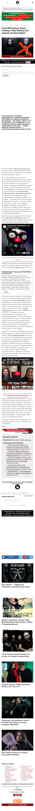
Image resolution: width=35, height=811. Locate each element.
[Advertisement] (17, 95)
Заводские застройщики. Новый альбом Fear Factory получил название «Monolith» (15, 722)
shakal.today (27, 440)
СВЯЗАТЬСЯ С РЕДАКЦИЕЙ (17, 805)
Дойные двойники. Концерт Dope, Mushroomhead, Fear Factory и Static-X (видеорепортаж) (17, 622)
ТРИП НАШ (29, 786)
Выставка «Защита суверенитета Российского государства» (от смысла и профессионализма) (19, 453)
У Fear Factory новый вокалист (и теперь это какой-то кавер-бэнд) (16, 655)
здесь (28, 62)
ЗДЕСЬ (20, 19)
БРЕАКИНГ (10, 786)
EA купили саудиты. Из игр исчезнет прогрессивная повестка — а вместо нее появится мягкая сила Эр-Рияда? (19, 459)
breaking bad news (14, 492)
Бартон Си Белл (7, 494)
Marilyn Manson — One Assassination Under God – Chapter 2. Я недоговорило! (19, 472)
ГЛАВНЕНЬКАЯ (5, 786)
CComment (23, 505)
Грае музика (6, 8)
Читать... (6, 292)
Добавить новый (28, 495)
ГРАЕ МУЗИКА (20, 786)
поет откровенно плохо (18, 267)
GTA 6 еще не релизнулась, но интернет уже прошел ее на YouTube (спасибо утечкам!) (17, 447)
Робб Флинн (27, 494)
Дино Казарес (18, 494)
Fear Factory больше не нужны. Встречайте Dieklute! (15, 753)
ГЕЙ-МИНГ (25, 786)
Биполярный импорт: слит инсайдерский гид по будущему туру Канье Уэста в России (17, 467)
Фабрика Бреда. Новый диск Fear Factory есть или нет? (16, 685)
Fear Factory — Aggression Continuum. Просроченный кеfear (16, 585)
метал (5, 492)
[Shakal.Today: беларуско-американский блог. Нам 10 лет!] (17, 2)
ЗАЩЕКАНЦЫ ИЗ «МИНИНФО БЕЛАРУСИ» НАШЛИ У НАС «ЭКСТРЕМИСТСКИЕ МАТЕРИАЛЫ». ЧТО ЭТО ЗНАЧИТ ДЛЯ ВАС (17, 513)
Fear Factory (24, 492)
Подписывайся (17, 484)
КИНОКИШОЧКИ (15, 786)
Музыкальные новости (15, 8)
